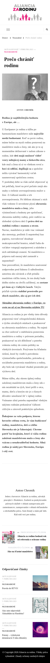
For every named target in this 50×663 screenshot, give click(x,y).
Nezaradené (11, 52)
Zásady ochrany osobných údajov (30, 656)
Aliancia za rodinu (27, 652)
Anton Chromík (25, 110)
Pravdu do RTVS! (10, 588)
